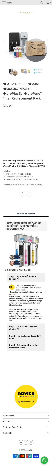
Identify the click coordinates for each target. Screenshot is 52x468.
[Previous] (5, 40)
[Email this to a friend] (29, 194)
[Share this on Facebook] (22, 194)
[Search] (42, 2)
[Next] (47, 40)
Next (30, 13)
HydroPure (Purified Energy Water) (20, 127)
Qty (4, 139)
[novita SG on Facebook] (26, 443)
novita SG (28, 450)
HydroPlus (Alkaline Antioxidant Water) (23, 120)
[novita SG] (26, 2)
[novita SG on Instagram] (31, 443)
